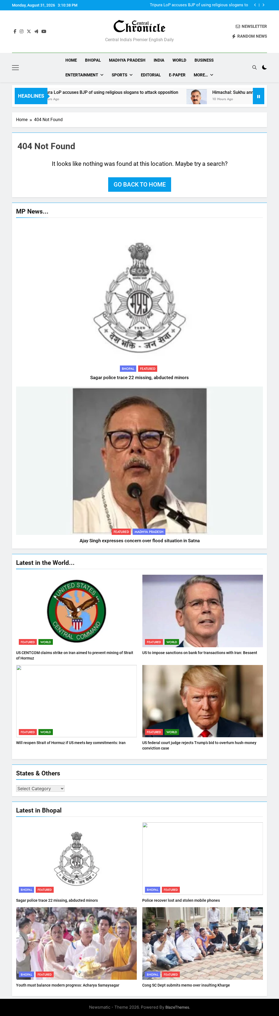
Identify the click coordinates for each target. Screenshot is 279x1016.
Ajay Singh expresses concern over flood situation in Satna (140, 540)
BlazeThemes (177, 1007)
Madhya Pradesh (127, 60)
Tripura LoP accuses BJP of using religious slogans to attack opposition (199, 5)
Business (204, 60)
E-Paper (177, 75)
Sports (119, 75)
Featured (147, 368)
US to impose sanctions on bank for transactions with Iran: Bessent (199, 653)
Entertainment (81, 75)
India (159, 60)
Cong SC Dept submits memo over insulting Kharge (186, 985)
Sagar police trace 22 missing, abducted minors (139, 377)
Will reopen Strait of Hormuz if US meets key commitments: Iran (71, 743)
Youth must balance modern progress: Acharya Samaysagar (67, 985)
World (179, 60)
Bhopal (93, 60)
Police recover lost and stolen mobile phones (181, 900)
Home (71, 60)
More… (201, 75)
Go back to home (140, 184)
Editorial (151, 75)
